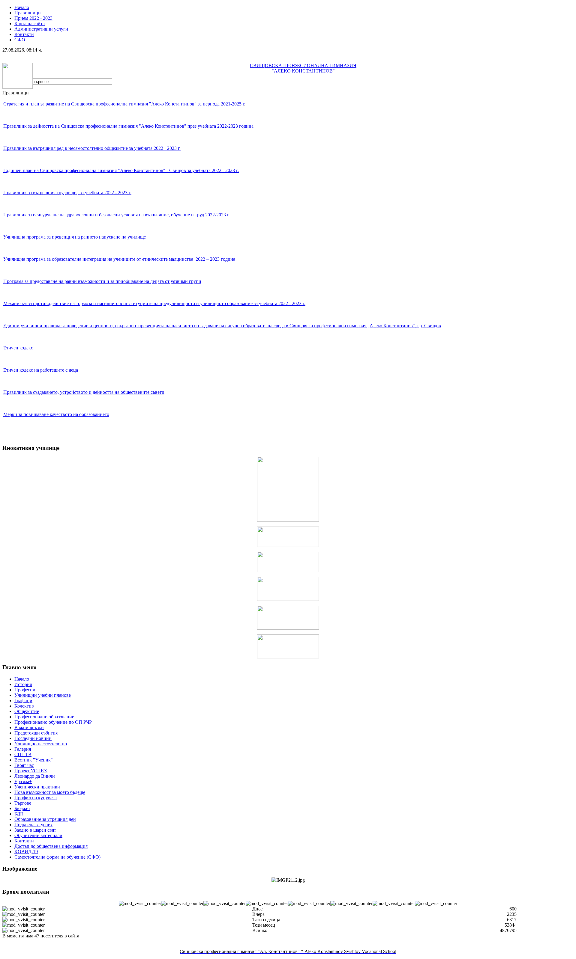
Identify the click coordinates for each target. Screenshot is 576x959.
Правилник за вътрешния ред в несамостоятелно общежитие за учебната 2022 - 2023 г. (92, 148)
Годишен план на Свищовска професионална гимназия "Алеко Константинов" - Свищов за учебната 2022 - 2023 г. (121, 170)
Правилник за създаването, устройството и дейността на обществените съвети (83, 392)
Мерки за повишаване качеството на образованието (56, 414)
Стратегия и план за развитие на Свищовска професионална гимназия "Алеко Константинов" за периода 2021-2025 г (123, 103)
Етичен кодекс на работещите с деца (40, 370)
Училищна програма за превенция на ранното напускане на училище (74, 236)
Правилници (27, 12)
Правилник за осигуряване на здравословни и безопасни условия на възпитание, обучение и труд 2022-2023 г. (116, 214)
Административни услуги (41, 28)
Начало (21, 7)
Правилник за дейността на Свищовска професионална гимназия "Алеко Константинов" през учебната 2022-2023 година (128, 126)
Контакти (24, 34)
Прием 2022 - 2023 (33, 18)
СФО (19, 39)
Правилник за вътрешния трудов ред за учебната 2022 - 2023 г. (67, 192)
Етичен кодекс (18, 347)
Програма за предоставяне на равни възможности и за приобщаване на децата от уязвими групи (102, 281)
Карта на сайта (29, 23)
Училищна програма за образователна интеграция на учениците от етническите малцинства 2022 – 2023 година (119, 259)
